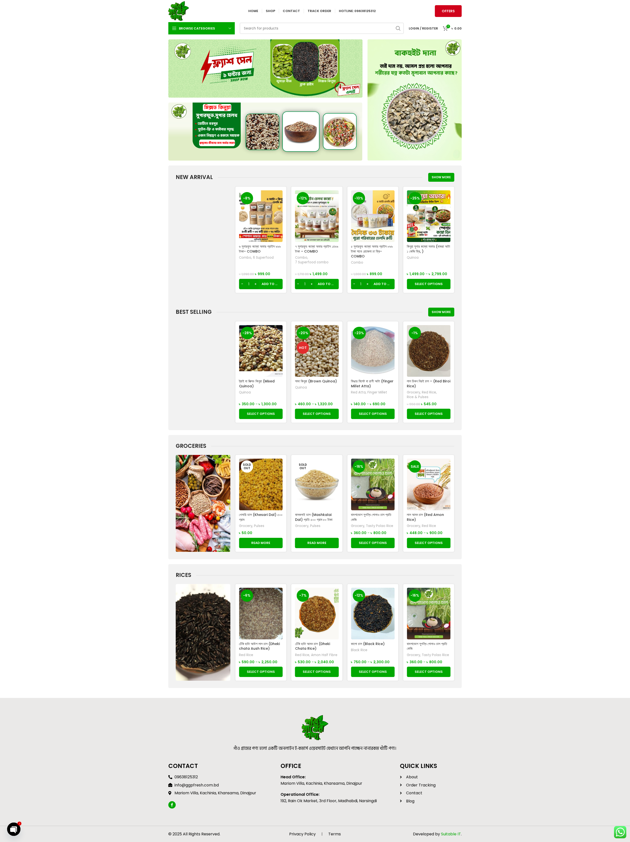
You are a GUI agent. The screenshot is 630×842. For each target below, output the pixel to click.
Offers (448, 11)
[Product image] (372, 216)
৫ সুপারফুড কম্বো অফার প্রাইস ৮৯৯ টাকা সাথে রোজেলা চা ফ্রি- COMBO (316, 251)
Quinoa (357, 258)
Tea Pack (422, 262)
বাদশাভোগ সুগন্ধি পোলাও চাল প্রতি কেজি (315, 517)
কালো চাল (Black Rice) (312, 643)
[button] (261, 284)
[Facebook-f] (172, 805)
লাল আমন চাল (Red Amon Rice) (425, 384)
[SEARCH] (398, 28)
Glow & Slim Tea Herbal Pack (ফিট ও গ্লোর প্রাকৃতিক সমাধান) (428, 251)
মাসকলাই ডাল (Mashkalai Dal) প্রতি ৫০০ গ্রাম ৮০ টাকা (257, 517)
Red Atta (302, 392)
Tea (410, 262)
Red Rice (373, 392)
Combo (245, 258)
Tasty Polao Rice (323, 526)
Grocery (357, 392)
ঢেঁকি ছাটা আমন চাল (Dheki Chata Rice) (256, 646)
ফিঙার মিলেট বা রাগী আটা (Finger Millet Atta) (316, 384)
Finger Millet (321, 392)
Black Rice (303, 650)
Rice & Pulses (362, 397)
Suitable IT (451, 834)
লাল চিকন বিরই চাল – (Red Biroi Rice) (372, 384)
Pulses (259, 526)
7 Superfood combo (255, 262)
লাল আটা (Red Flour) (422, 514)
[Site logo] (178, 10)
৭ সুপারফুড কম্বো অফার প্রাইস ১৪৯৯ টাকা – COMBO (260, 249)
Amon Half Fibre (268, 655)
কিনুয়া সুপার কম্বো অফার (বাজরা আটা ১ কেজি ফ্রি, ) (372, 249)
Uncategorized (419, 267)
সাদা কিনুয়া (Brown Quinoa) (260, 381)
